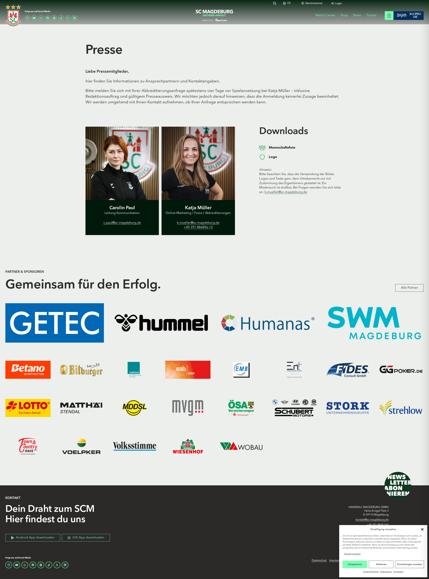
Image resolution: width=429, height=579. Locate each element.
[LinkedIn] (74, 18)
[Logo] (264, 157)
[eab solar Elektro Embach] (187, 370)
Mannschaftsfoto (282, 147)
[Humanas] (268, 323)
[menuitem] (289, 3)
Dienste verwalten (352, 554)
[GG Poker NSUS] (401, 370)
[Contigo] (134, 370)
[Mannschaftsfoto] (264, 147)
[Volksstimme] (134, 446)
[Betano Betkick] (28, 370)
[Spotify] (54, 18)
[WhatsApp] (41, 18)
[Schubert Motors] (294, 408)
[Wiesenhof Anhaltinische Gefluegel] (187, 446)
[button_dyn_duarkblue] (408, 15)
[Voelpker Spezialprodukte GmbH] (81, 446)
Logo (273, 157)
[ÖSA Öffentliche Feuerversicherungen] (241, 408)
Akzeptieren (355, 564)
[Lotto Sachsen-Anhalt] (28, 408)
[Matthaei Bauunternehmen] (81, 408)
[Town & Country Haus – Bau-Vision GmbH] (28, 446)
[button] (422, 529)
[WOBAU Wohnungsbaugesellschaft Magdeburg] (241, 446)
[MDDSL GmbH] (134, 408)
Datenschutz (386, 572)
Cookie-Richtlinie (371, 572)
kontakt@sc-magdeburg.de (372, 520)
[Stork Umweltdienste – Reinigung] (347, 408)
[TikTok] (61, 18)
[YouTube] (34, 18)
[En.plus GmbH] (294, 370)
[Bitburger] (81, 370)
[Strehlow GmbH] (401, 408)
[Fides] (347, 370)
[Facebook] (47, 18)
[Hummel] (161, 323)
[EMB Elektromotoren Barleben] (241, 370)
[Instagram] (27, 18)
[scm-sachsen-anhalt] (214, 15)
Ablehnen (381, 564)
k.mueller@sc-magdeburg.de (286, 192)
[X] (67, 18)
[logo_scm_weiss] (13, 15)
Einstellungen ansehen (409, 564)
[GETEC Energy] (54, 323)
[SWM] (374, 323)
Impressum (398, 572)
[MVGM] (187, 408)
